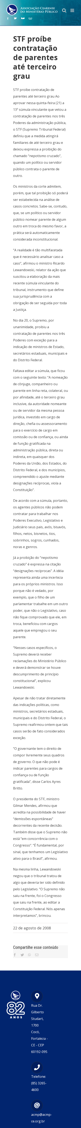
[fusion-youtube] (23, 17)
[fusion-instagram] (30, 17)
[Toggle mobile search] (64, 10)
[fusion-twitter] (15, 17)
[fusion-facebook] (8, 17)
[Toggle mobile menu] (72, 10)
